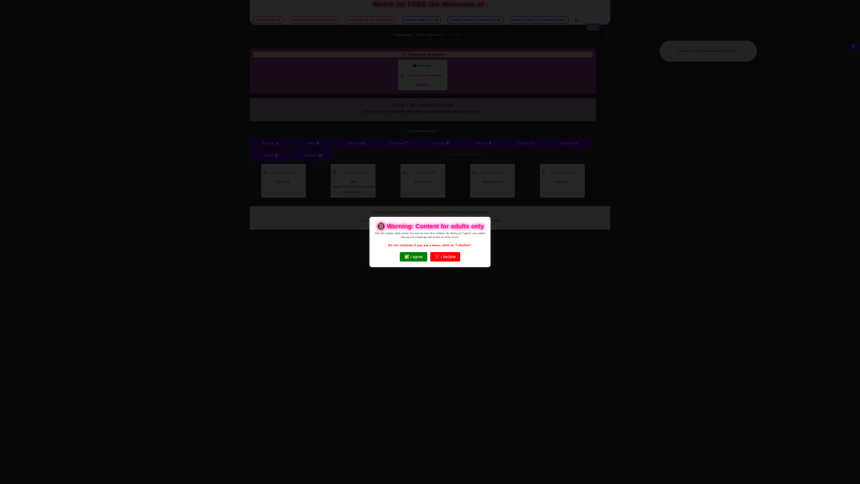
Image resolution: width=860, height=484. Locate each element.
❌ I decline (445, 257)
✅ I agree (413, 257)
